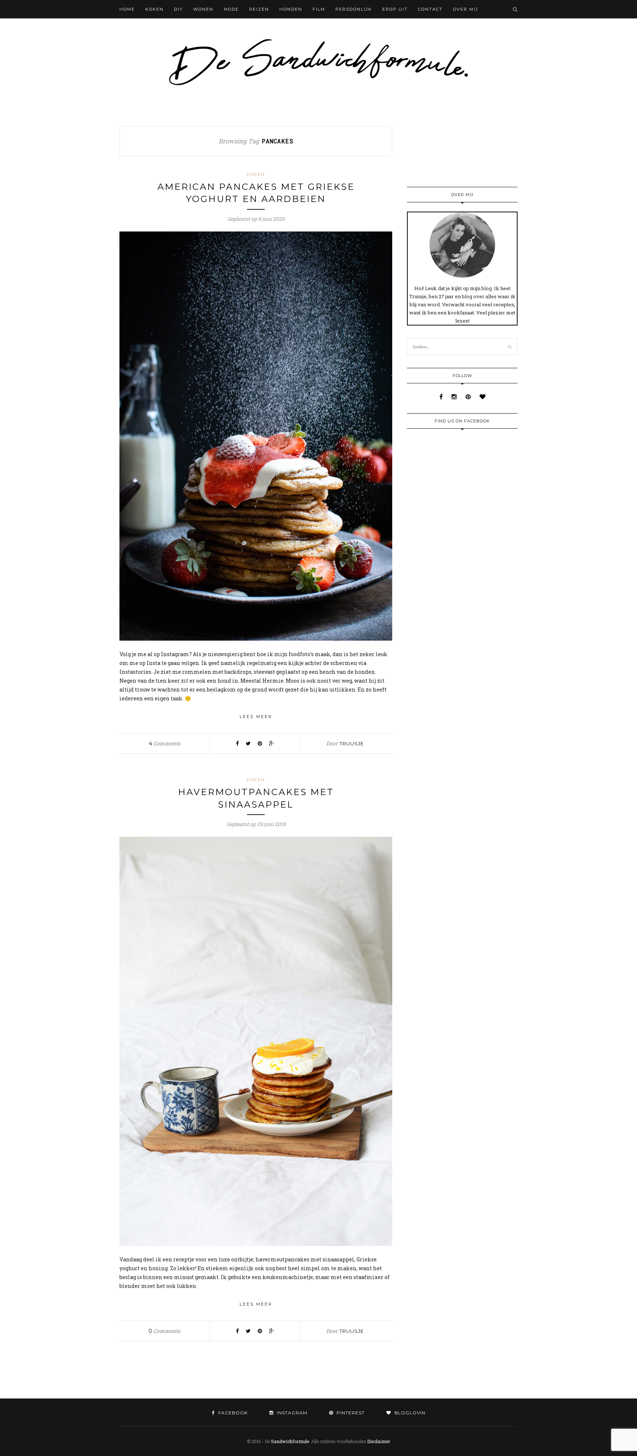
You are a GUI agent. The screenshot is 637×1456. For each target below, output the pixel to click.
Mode (231, 9)
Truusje (352, 743)
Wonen (203, 9)
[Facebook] (441, 396)
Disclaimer (378, 1441)
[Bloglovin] (482, 396)
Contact (430, 9)
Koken (154, 9)
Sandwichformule (290, 1441)
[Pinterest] (469, 396)
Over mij (465, 9)
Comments (164, 743)
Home (127, 9)
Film (319, 9)
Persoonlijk (353, 9)
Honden (290, 9)
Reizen (259, 9)
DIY (178, 9)
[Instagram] (455, 396)
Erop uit (395, 9)
